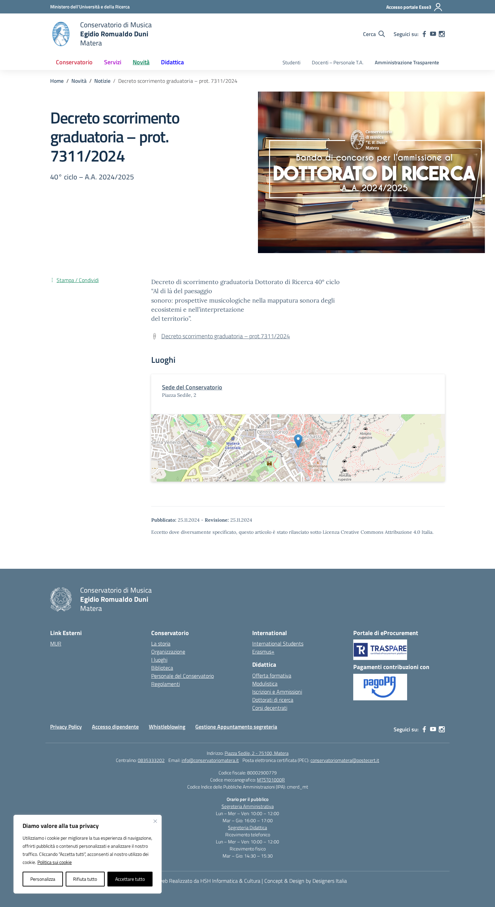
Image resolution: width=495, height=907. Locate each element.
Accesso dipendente (115, 727)
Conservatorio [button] (74, 62)
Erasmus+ (263, 652)
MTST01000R (271, 779)
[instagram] (442, 34)
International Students (277, 643)
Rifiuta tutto (85, 878)
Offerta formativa (271, 675)
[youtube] (433, 34)
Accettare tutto (130, 878)
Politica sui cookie (54, 862)
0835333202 (151, 760)
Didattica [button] (172, 62)
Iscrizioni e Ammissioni (277, 692)
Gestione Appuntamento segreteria (236, 727)
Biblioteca (162, 668)
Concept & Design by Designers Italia (305, 881)
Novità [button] (141, 62)
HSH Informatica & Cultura (230, 881)
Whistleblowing (167, 727)
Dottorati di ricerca (272, 700)
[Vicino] (155, 821)
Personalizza (42, 878)
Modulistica (264, 683)
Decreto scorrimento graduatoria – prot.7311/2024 (225, 336)
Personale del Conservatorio (182, 676)
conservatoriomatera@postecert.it (344, 760)
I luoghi (159, 660)
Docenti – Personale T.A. (337, 62)
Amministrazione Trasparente (407, 62)
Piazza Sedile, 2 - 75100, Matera (257, 753)
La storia (160, 643)
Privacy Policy (66, 727)
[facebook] (424, 34)
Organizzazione (168, 652)
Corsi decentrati (269, 708)
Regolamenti (165, 684)
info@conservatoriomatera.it (210, 760)
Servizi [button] (112, 62)
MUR (55, 643)
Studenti (291, 62)
